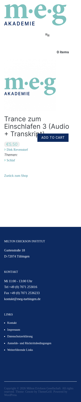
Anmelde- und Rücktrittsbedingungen (29, 343)
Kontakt (12, 322)
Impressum (13, 329)
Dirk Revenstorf (17, 149)
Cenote (29, 391)
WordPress (10, 395)
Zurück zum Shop (16, 175)
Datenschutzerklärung (20, 336)
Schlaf (11, 160)
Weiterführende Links (20, 349)
